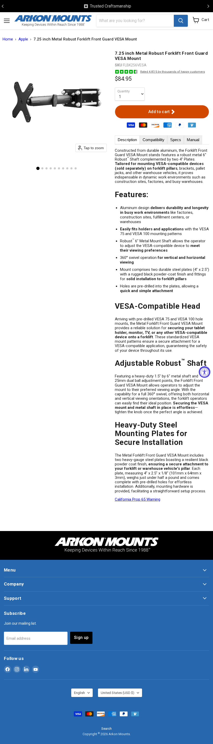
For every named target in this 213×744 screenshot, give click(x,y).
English (79, 693)
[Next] (208, 6)
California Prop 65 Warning (137, 499)
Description (127, 139)
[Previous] (2, 6)
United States (117, 693)
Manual (193, 139)
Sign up (81, 637)
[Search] (181, 21)
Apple (23, 39)
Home (8, 39)
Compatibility (153, 139)
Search (106, 729)
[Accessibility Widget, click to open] (204, 372)
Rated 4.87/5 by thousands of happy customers (172, 71)
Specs (175, 139)
